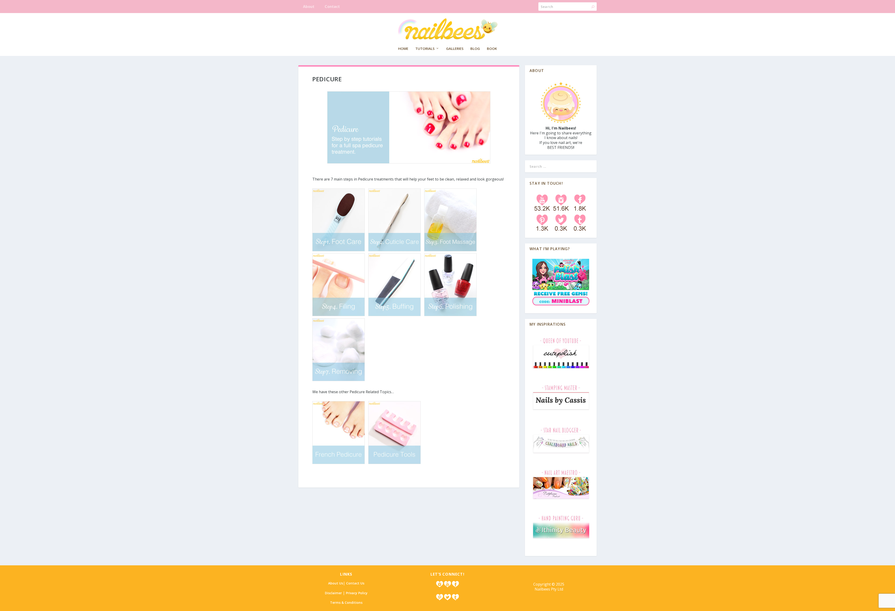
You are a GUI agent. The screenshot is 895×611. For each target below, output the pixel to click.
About (308, 6)
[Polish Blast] (560, 306)
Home (403, 49)
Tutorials (424, 49)
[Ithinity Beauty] (560, 539)
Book (492, 49)
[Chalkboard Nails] (560, 454)
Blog (475, 49)
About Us (335, 583)
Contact (332, 6)
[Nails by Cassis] (560, 412)
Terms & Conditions (346, 602)
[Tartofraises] (560, 499)
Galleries (454, 49)
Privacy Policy (357, 593)
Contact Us (355, 583)
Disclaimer (333, 593)
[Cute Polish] (560, 369)
